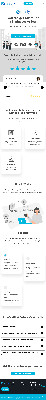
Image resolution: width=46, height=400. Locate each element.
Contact (12, 384)
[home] (8, 4)
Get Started (28, 3)
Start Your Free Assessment (23, 36)
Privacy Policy (23, 386)
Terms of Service (23, 384)
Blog (11, 389)
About (12, 386)
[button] (43, 3)
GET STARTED (5, 389)
